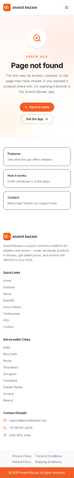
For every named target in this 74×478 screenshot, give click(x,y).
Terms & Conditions (49, 456)
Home (7, 280)
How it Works (12, 307)
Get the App (34, 119)
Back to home (39, 107)
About (7, 294)
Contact (8, 327)
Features (9, 287)
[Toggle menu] (66, 7)
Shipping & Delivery (48, 462)
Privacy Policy (21, 456)
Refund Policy (21, 462)
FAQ (6, 320)
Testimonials (11, 313)
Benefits (8, 300)
